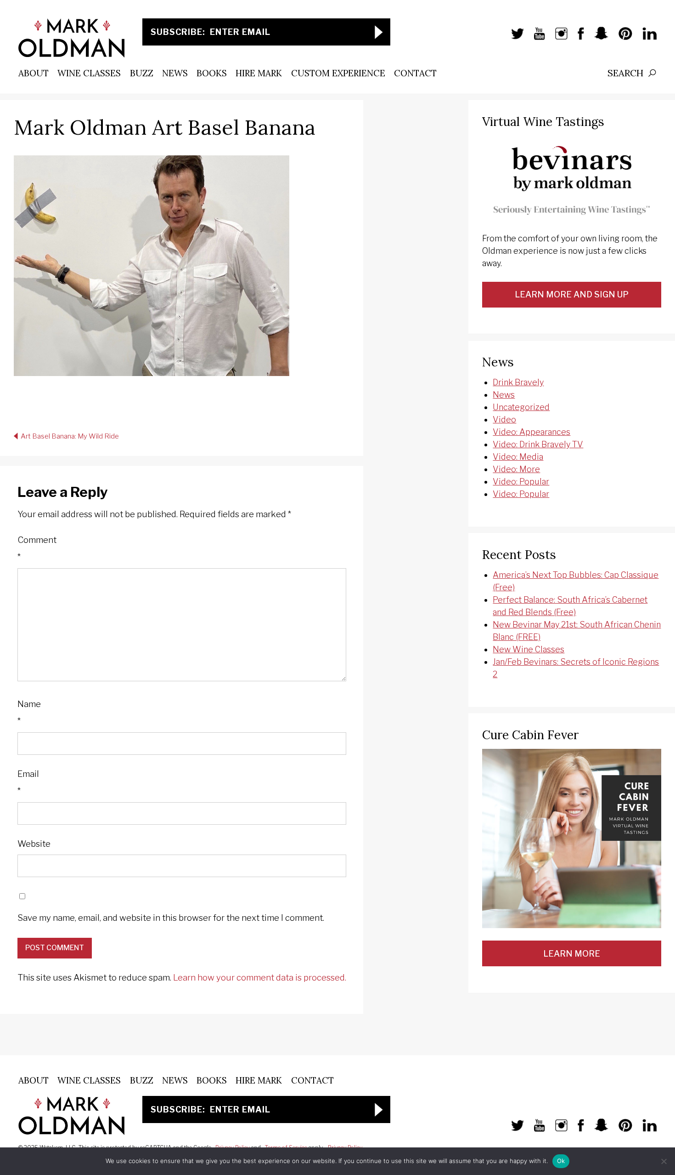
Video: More (516, 469)
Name (29, 713)
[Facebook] (576, 38)
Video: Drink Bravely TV (538, 444)
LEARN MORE (571, 953)
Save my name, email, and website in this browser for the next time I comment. (170, 918)
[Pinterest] (620, 38)
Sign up (378, 32)
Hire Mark (259, 73)
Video (504, 419)
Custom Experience (338, 73)
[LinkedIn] (645, 38)
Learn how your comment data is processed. (259, 977)
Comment (36, 549)
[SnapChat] (596, 38)
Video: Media (518, 457)
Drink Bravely (518, 382)
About (33, 73)
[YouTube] (535, 38)
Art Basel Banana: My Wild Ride (70, 436)
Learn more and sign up (572, 294)
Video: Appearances (531, 432)
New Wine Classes (528, 649)
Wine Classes (89, 73)
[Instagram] (557, 38)
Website (34, 843)
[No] (663, 1161)
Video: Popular (521, 481)
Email (28, 783)
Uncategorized (521, 407)
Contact (415, 73)
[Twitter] (513, 38)
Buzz (141, 73)
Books (212, 73)
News (175, 73)
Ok (561, 1160)
